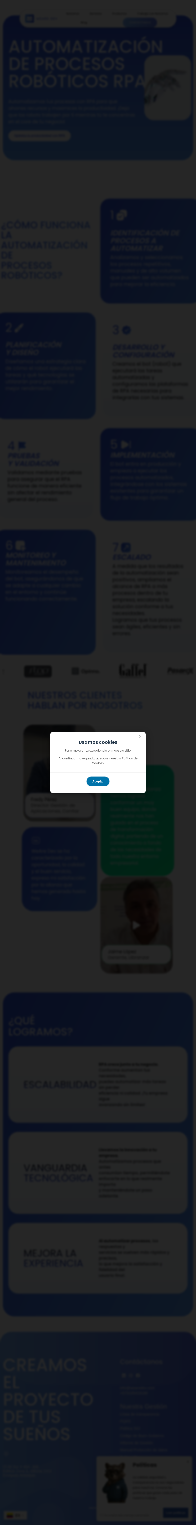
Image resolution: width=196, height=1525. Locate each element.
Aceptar (98, 781)
